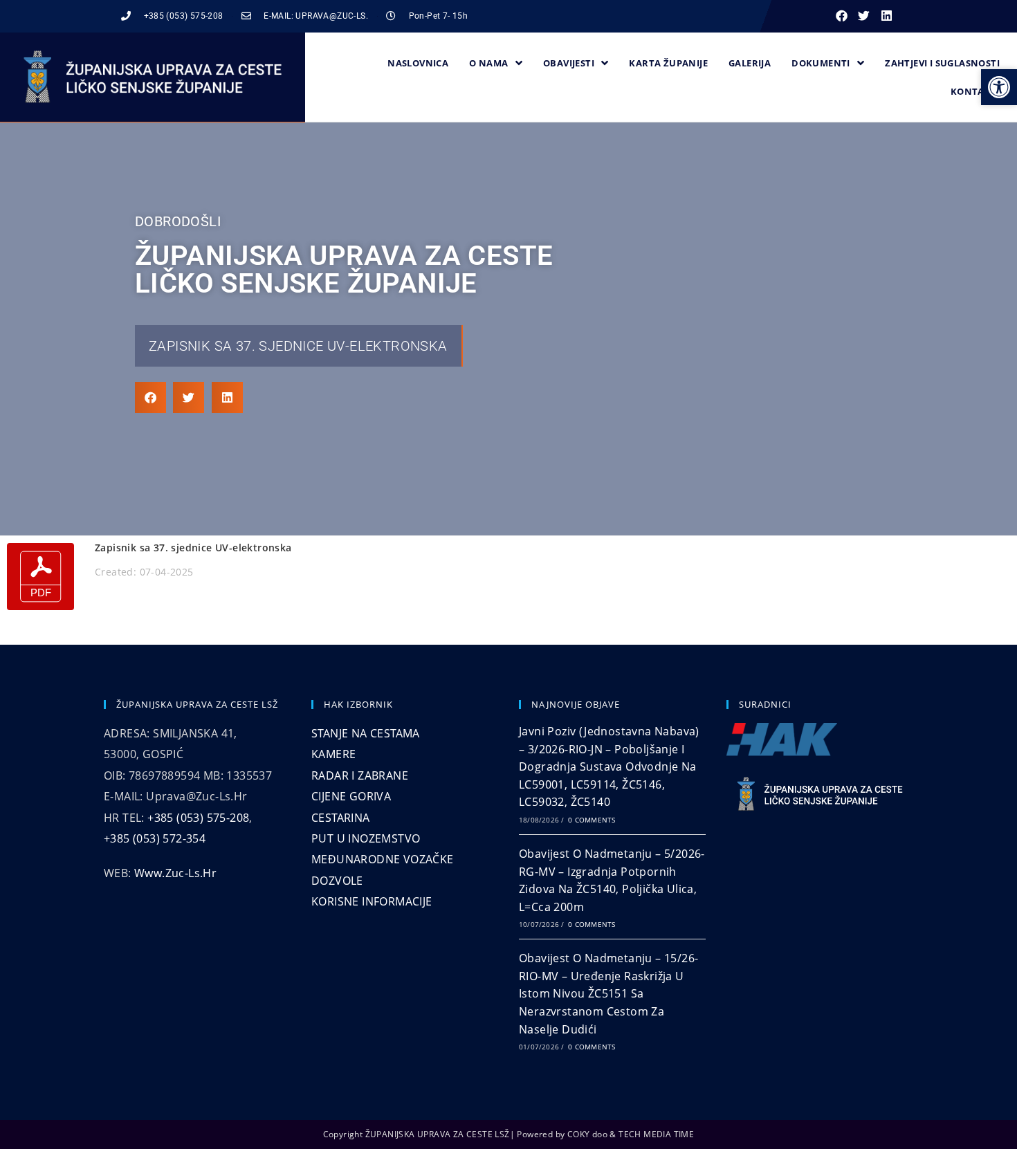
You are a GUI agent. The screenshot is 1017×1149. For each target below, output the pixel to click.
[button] (841, 16)
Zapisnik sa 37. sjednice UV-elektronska (298, 346)
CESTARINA (340, 817)
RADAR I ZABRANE (359, 775)
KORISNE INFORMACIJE (371, 901)
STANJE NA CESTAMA (365, 733)
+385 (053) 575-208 (198, 817)
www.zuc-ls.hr (175, 873)
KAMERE (333, 754)
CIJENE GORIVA (351, 796)
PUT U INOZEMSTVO (365, 838)
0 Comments (591, 820)
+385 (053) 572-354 (154, 838)
